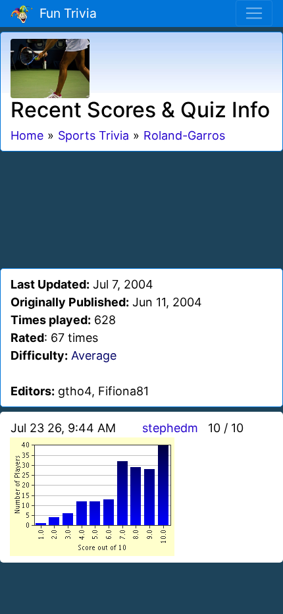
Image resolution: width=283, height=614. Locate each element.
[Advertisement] (141, 207)
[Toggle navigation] (254, 13)
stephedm (170, 428)
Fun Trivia (65, 13)
